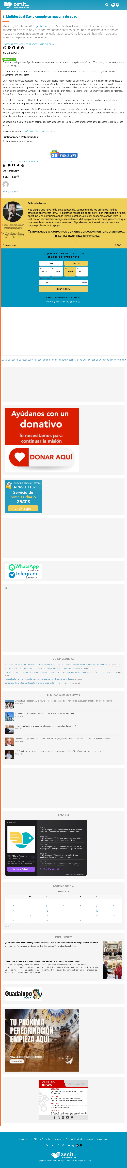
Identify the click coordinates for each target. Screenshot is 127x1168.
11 (30, 911)
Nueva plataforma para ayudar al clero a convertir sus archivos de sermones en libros (38, 679)
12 (47, 911)
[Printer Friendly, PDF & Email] (9, 59)
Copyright (91, 1139)
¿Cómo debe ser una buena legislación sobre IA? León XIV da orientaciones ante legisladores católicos (45, 668)
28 (80, 920)
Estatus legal (79, 1139)
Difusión (69, 1139)
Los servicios (58, 1139)
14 (80, 911)
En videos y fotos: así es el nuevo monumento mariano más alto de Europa (44, 713)
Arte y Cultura (47, 44)
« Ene (7, 926)
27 (63, 920)
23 (114, 916)
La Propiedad (45, 1139)
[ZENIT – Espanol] (35, 5)
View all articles (10, 191)
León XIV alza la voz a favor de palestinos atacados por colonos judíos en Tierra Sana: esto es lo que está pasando (60, 751)
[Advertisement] (63, 339)
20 (63, 916)
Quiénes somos (25, 1139)
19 (47, 916)
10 (13, 911)
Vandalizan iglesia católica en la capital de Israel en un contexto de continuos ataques (38, 683)
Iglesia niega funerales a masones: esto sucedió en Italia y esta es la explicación (46, 726)
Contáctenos (103, 1139)
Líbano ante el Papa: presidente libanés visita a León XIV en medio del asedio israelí (42, 961)
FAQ (35, 1139)
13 (63, 911)
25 (30, 920)
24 (13, 920)
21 (80, 916)
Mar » (12, 926)
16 (114, 911)
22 (97, 916)
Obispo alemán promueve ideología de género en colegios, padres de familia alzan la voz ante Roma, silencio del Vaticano (62, 739)
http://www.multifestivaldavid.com (38, 131)
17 (13, 916)
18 (30, 916)
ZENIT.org (43, 26)
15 (97, 911)
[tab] (51, 1083)
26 (47, 920)
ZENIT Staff (31, 44)
